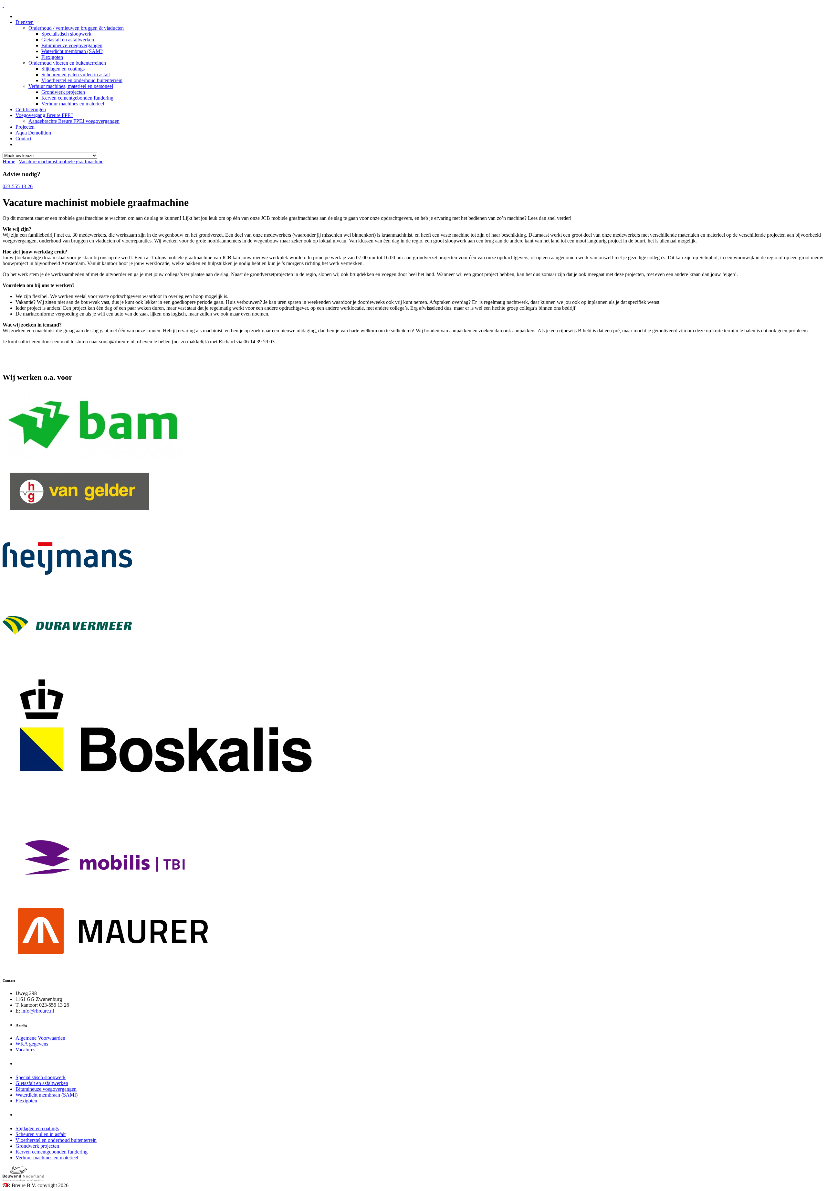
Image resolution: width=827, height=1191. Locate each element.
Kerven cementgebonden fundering (77, 98)
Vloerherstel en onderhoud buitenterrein (81, 80)
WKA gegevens (32, 1043)
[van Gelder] (80, 523)
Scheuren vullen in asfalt (41, 1134)
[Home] (3, 5)
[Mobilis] (105, 890)
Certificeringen (31, 109)
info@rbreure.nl (37, 1011)
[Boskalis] (168, 822)
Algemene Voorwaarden (40, 1038)
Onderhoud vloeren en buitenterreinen (67, 63)
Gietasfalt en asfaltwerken (67, 39)
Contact (23, 138)
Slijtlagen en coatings (63, 68)
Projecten (25, 127)
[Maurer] (112, 967)
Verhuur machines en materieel (72, 103)
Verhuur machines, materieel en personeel (70, 86)
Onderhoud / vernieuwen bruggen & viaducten (76, 28)
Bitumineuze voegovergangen (71, 45)
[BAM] (93, 457)
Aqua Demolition (33, 132)
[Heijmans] (67, 589)
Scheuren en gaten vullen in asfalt (75, 74)
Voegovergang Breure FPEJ (44, 115)
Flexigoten (52, 57)
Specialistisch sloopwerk (66, 34)
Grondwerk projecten (63, 92)
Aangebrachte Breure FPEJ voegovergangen (74, 121)
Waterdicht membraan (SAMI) (72, 51)
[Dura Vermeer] (67, 655)
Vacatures (25, 1049)
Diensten (25, 22)
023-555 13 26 (18, 186)
